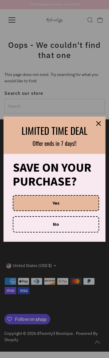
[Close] (99, 123)
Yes (56, 203)
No (56, 224)
